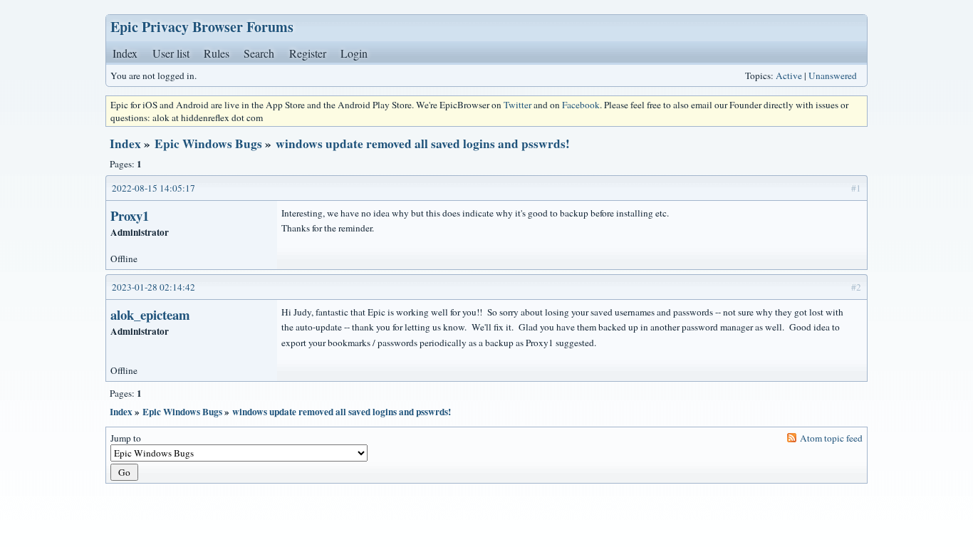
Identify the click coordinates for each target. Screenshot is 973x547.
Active (789, 75)
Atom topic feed (831, 438)
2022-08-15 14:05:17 (153, 188)
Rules (216, 53)
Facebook (581, 104)
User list (170, 53)
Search (259, 53)
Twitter (517, 104)
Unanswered (832, 75)
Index (125, 53)
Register (307, 53)
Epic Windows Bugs (208, 143)
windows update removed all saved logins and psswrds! (423, 143)
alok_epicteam (150, 314)
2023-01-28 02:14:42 (153, 287)
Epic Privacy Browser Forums (201, 26)
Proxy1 (129, 215)
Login (354, 53)
